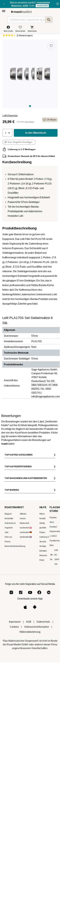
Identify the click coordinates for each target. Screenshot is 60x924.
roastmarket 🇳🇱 (26, 804)
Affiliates (23, 781)
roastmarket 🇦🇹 (26, 795)
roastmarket (42, 5)
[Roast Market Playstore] (34, 886)
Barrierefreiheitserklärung (15, 814)
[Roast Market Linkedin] (48, 872)
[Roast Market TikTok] (20, 872)
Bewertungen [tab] (24, 457)
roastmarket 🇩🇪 (26, 800)
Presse (7, 809)
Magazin (8, 781)
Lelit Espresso (10, 115)
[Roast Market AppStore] (25, 886)
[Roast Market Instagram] (11, 872)
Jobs (6, 800)
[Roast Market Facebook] (39, 872)
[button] (7, 133)
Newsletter (9, 786)
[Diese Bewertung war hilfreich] (44, 550)
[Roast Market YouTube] (30, 872)
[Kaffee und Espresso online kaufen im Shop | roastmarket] (21, 11)
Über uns (8, 804)
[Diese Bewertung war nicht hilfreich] (49, 550)
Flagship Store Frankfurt (53, 789)
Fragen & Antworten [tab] (39, 458)
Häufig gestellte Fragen (42, 795)
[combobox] (30, 506)
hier (3, 436)
